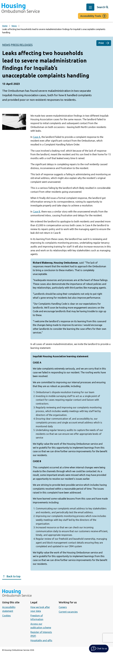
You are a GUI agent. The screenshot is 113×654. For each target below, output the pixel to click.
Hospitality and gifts (41, 640)
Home (5, 26)
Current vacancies (68, 611)
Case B (36, 211)
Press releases (22, 44)
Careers (63, 607)
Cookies (6, 615)
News (14, 26)
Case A (36, 137)
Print (101, 43)
